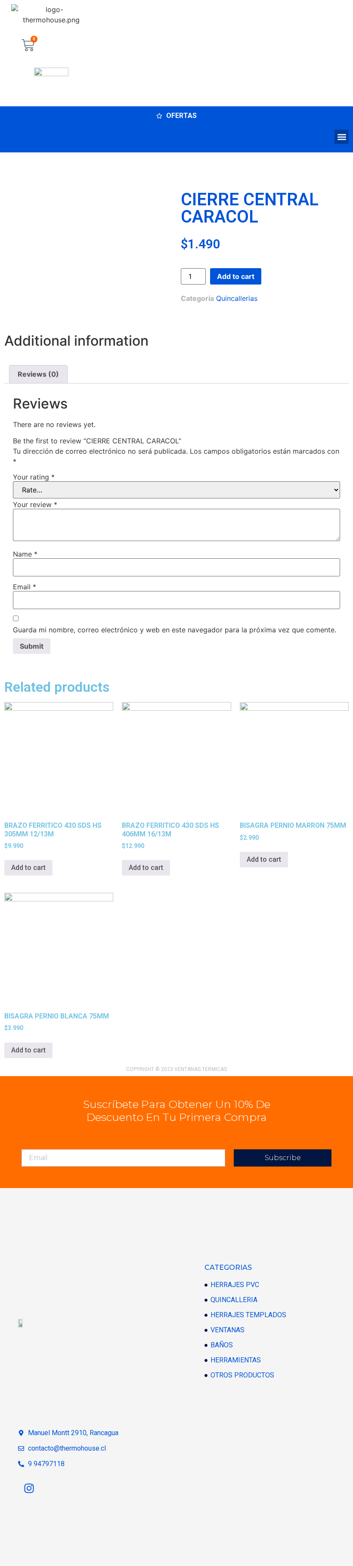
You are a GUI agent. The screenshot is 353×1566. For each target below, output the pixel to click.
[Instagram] (29, 1488)
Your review (35, 504)
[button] (341, 137)
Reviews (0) (38, 374)
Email (24, 586)
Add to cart (235, 276)
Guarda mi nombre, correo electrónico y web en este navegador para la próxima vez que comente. (174, 629)
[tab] (38, 374)
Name (25, 554)
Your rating (34, 477)
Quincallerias (236, 298)
